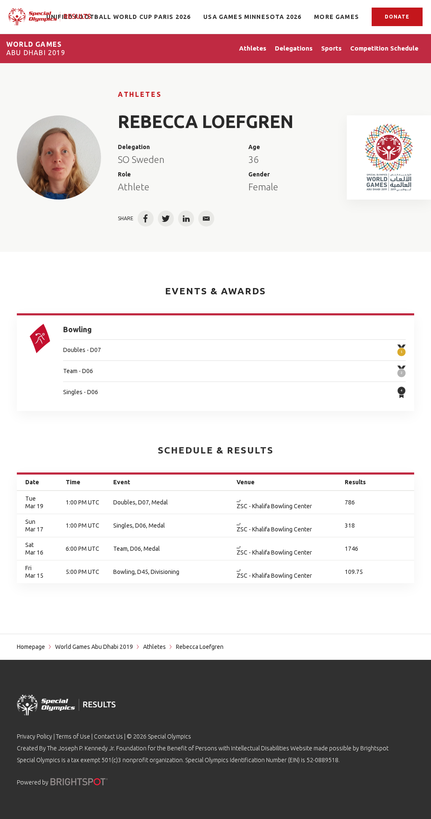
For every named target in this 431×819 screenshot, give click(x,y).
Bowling (77, 329)
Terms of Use (73, 736)
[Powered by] (79, 781)
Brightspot (374, 748)
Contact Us (108, 736)
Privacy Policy (34, 736)
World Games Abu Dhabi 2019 (94, 646)
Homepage (31, 646)
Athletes (140, 94)
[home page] (49, 17)
